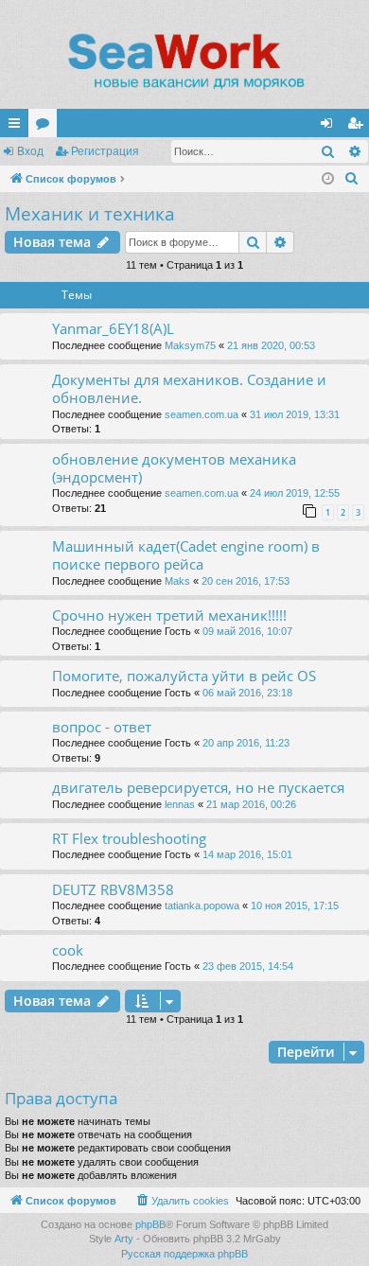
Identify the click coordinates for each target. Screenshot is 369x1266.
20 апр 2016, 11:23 (246, 742)
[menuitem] (351, 178)
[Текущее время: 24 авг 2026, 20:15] (328, 179)
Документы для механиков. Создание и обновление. (189, 388)
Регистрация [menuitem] (358, 126)
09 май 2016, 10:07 (247, 631)
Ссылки (18, 126)
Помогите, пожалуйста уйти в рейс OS (184, 675)
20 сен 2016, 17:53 (246, 581)
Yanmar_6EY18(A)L (113, 328)
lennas (180, 804)
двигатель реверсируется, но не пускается (198, 787)
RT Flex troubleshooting (129, 838)
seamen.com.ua (201, 414)
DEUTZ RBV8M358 (113, 889)
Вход (30, 151)
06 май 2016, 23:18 (247, 692)
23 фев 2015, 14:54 (247, 966)
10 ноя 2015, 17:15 (295, 905)
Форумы (46, 126)
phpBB (150, 1224)
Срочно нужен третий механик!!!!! (169, 615)
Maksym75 (190, 345)
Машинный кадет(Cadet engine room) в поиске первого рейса (186, 554)
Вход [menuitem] (331, 126)
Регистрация (105, 151)
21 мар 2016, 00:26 (251, 804)
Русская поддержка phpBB (184, 1253)
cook (67, 950)
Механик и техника (90, 214)
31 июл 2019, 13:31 (295, 414)
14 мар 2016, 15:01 (247, 854)
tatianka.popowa (202, 905)
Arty (123, 1238)
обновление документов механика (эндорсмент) (174, 467)
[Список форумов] (184, 61)
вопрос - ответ (101, 726)
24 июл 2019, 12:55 (295, 493)
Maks (177, 581)
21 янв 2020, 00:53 (271, 345)
